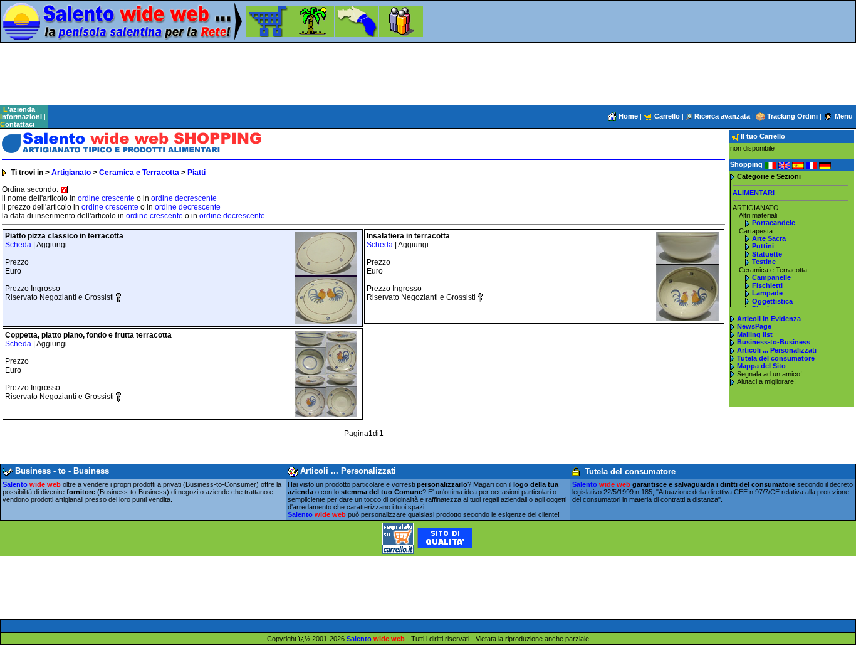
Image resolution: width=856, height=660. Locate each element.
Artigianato (71, 172)
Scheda (18, 244)
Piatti (196, 172)
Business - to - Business (61, 471)
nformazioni (21, 116)
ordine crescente (106, 198)
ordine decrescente (184, 198)
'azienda (19, 109)
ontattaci (17, 124)
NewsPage (754, 326)
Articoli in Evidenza (769, 318)
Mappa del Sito (761, 366)
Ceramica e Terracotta (139, 172)
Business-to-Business (773, 342)
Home (627, 116)
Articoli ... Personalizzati (777, 350)
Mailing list (755, 334)
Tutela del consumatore (776, 358)
